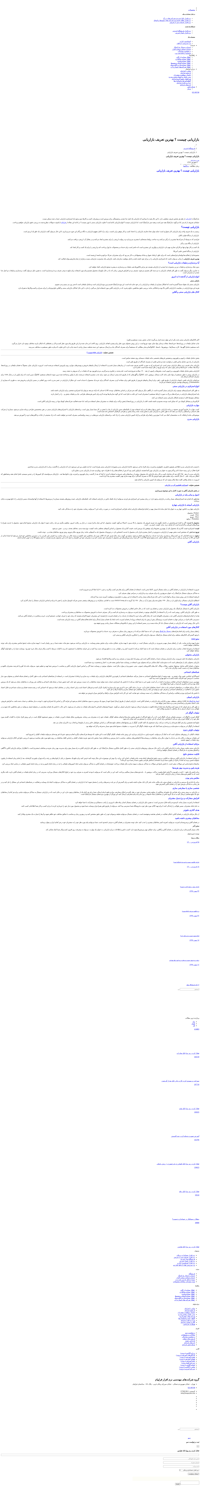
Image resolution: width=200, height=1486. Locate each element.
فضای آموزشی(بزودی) (187, 1359)
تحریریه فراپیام (195, 160)
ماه (194, 1022)
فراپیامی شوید (190, 1341)
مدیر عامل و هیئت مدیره (186, 1314)
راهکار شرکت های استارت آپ (184, 1300)
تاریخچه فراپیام (190, 1310)
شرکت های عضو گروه (187, 1316)
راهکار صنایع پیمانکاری (187, 1292)
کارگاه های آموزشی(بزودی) (185, 1355)
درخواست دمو (190, 1333)
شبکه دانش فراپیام (188, 1345)
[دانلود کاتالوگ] (194, 1438)
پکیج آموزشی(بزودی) (188, 1361)
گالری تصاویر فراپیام (188, 1322)
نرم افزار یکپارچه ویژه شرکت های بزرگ (177, 18)
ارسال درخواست (193, 1474)
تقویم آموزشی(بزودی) (187, 1357)
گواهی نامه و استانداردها (186, 1318)
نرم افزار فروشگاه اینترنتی (181, 31)
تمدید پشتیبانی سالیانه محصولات (184, 1282)
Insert (177, 1484)
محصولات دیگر (191, 37)
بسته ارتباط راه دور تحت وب (185, 1280)
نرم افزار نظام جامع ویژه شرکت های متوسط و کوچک (172, 20)
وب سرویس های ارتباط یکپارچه (184, 1265)
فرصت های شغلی (188, 1339)
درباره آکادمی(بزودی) (187, 1353)
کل (194, 1026)
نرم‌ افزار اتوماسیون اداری (186, 1263)
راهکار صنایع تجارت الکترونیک (185, 1298)
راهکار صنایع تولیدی (188, 1294)
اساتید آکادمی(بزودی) (187, 1365)
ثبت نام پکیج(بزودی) (188, 1363)
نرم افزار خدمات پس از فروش (180, 22)
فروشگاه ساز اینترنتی (190, 26)
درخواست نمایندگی (188, 1337)
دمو (189, 1438)
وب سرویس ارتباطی (184, 43)
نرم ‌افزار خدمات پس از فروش (184, 1257)
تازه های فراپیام (189, 1343)
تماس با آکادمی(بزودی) (187, 1367)
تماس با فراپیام (190, 1308)
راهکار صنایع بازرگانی (187, 1290)
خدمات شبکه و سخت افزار (185, 1278)
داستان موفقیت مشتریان (186, 1312)
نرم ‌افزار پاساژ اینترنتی (187, 1261)
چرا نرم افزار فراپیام (188, 1320)
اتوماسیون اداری (185, 41)
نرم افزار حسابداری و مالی (188, 14)
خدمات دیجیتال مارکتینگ (186, 1276)
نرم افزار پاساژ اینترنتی (183, 33)
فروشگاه (192, 1274)
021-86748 (195, 92)
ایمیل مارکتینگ (194, 701)
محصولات (191, 10)
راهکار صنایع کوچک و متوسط (185, 1296)
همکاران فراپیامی (189, 1324)
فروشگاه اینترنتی (189, 148)
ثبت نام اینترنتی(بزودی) (187, 1369)
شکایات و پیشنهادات (188, 1335)
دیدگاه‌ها (186, 166)
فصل (193, 1024)
